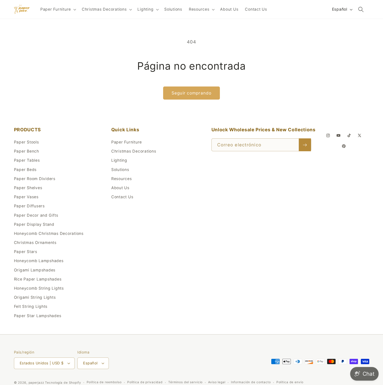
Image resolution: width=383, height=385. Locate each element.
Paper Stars (25, 251)
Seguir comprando (192, 93)
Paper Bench (26, 151)
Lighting (119, 160)
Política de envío (289, 382)
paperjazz (36, 382)
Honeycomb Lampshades (39, 261)
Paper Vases (26, 196)
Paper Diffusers (29, 206)
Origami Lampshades (35, 270)
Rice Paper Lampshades (38, 279)
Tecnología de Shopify (63, 382)
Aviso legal (216, 382)
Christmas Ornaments (35, 242)
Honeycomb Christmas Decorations (49, 233)
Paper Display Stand (34, 224)
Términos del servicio (185, 382)
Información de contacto (251, 382)
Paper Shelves (28, 187)
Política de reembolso (104, 382)
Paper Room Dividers (34, 178)
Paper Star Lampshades (37, 315)
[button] (57, 9)
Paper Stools (26, 142)
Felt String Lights (31, 306)
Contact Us (122, 196)
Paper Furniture (126, 142)
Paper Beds (25, 169)
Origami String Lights (35, 297)
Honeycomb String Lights (39, 288)
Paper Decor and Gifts (36, 215)
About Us (120, 187)
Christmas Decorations (133, 151)
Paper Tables (27, 160)
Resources (121, 178)
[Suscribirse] (305, 144)
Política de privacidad (145, 382)
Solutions (120, 169)
